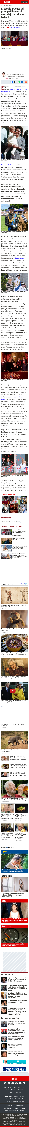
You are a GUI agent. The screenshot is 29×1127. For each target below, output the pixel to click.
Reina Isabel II (17, 521)
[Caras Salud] (14, 1063)
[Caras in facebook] (9, 1083)
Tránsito (22, 1110)
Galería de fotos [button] (14, 27)
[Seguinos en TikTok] (16, 1083)
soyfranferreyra (11, 76)
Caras (16, 1096)
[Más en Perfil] (10, 848)
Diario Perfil (7, 1087)
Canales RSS (9, 1105)
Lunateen (11, 1092)
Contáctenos (8, 1108)
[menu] (2, 2)
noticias (14, 852)
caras (14, 901)
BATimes (18, 1092)
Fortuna (7, 1090)
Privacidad (16, 1108)
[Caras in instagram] (5, 1083)
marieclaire (14, 876)
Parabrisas (21, 1090)
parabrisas (14, 926)
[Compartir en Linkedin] (22, 82)
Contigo (21, 1096)
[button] (14, 40)
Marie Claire (21, 1087)
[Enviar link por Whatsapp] (19, 82)
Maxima (21, 1101)
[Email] (26, 82)
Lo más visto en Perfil (11, 1018)
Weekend (13, 1090)
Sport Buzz (8, 1101)
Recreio (15, 1101)
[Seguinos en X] (12, 1083)
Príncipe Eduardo (6, 521)
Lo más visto (7, 974)
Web (18, 78)
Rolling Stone (22, 1099)
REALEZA (3, 5)
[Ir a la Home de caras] (7, 3)
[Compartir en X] (15, 82)
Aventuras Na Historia (9, 1099)
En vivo (25, 2)
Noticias (14, 1087)
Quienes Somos (18, 1105)
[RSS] (20, 1083)
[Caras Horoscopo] (14, 1071)
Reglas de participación (11, 1110)
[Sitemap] (24, 1083)
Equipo (23, 1108)
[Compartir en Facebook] (11, 82)
